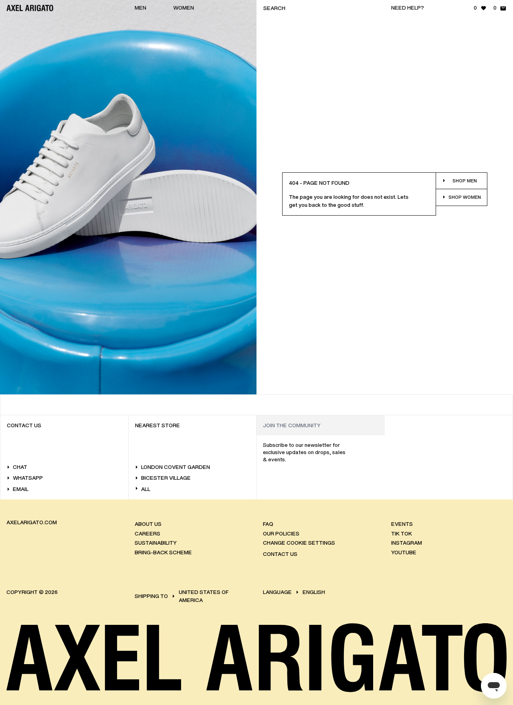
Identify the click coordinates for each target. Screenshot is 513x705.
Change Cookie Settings (299, 543)
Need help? (407, 8)
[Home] (29, 8)
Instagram (406, 543)
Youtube (403, 552)
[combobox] (320, 8)
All (145, 489)
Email (20, 489)
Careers (147, 533)
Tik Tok (401, 533)
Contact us (280, 554)
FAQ (268, 524)
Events (402, 524)
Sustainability (156, 543)
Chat (20, 467)
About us (148, 524)
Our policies (281, 533)
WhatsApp (28, 478)
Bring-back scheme (163, 552)
